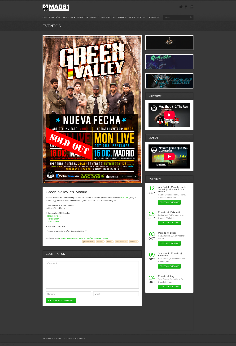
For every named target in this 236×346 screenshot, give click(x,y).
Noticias (82, 238)
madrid (99, 242)
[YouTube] (191, 7)
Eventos (82, 17)
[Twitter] (181, 7)
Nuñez (90, 238)
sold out (133, 242)
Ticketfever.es (53, 222)
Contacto (154, 17)
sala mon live (121, 242)
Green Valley (72, 238)
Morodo (175, 187)
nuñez (109, 242)
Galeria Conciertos (114, 17)
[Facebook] (186, 7)
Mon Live (124, 198)
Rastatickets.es (54, 216)
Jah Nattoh (164, 187)
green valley (88, 242)
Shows (105, 238)
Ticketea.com (53, 219)
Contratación (51, 17)
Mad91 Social (137, 17)
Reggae (97, 238)
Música (94, 17)
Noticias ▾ (69, 17)
